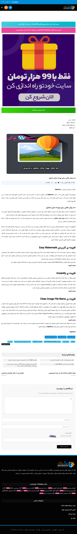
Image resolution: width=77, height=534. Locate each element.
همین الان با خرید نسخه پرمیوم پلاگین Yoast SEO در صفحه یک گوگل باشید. (38, 24)
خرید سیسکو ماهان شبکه (68, 506)
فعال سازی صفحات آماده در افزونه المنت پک (62, 360)
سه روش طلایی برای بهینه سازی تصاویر (22, 341)
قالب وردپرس (61, 530)
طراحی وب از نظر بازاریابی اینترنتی (12, 374)
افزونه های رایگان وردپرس (50, 491)
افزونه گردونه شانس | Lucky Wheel (64, 364)
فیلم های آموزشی (55, 488)
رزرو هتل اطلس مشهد (68, 125)
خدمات (37, 530)
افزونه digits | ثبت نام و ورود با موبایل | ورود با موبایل (22, 360)
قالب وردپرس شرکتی (63, 493)
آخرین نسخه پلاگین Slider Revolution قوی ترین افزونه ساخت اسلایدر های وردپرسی (38, 30)
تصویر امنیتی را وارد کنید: (65, 436)
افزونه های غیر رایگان (29, 530)
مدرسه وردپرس (41, 488)
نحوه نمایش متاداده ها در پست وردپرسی (62, 374)
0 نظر (56, 183)
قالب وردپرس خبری (47, 493)
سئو (20, 491)
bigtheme (58, 189)
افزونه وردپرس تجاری (31, 491)
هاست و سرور (28, 488)
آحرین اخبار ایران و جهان (69, 510)
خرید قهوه (72, 128)
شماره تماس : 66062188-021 (17, 530)
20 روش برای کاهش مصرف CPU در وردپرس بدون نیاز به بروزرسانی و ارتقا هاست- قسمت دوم (22, 365)
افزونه (72, 341)
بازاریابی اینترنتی (45, 530)
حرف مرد (73, 518)
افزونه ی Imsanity (37, 341)
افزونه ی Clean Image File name (52, 341)
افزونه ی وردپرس (62, 337)
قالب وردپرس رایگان (13, 488)
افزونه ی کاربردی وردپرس (51, 337)
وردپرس (9, 341)
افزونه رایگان (65, 341)
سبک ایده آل (72, 514)
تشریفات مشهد (70, 123)
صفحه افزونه (72, 266)
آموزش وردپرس (71, 337)
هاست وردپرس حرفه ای (38, 110)
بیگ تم (73, 183)
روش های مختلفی (59, 218)
